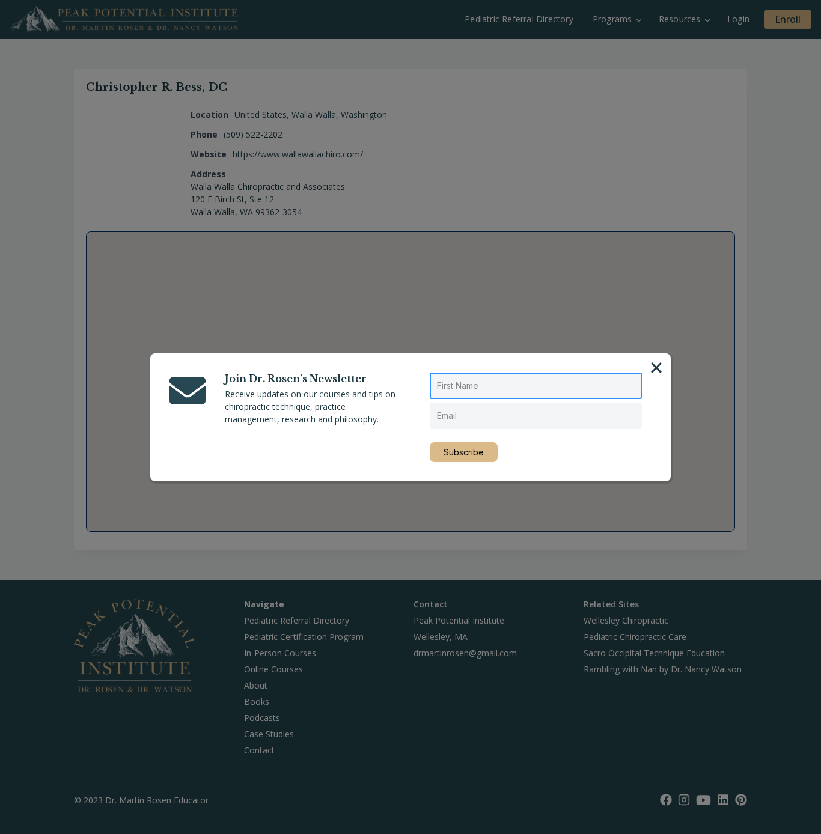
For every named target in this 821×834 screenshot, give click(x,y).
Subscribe (464, 452)
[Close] (656, 367)
